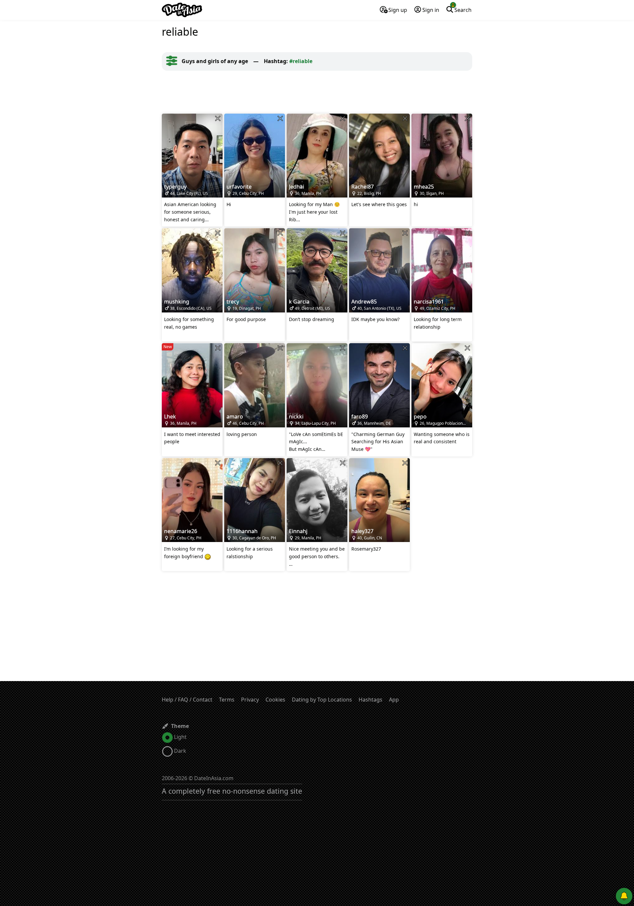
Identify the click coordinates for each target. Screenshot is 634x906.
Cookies (275, 699)
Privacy (250, 699)
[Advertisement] (317, 92)
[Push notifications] (624, 896)
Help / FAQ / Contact (187, 699)
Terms (226, 699)
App (394, 699)
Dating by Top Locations (322, 699)
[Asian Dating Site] (182, 10)
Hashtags (370, 699)
